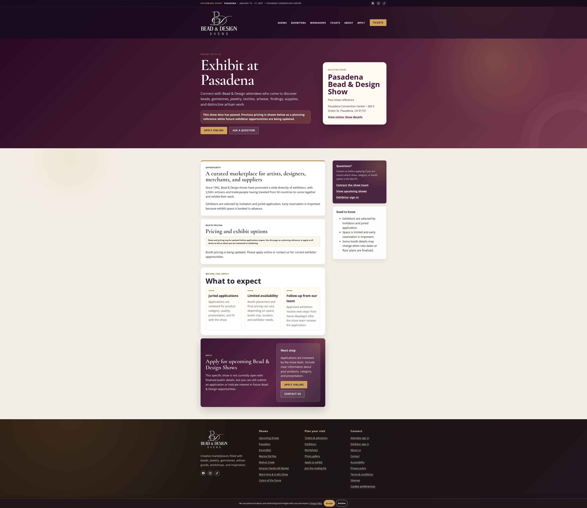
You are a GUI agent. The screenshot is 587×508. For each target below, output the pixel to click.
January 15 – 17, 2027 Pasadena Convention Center (262, 3)
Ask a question (244, 130)
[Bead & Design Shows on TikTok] (384, 3)
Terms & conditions (362, 474)
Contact (355, 456)
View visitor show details (345, 117)
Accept (329, 503)
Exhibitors (298, 22)
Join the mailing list (315, 468)
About (348, 22)
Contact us (292, 394)
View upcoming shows (351, 191)
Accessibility (357, 462)
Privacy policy (358, 468)
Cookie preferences (363, 486)
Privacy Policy (316, 503)
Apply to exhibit (314, 462)
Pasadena (264, 444)
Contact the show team (352, 185)
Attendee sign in (360, 438)
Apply (361, 22)
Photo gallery (312, 456)
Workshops (318, 22)
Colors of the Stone (270, 480)
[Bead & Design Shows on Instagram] (378, 3)
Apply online (213, 130)
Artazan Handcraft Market (274, 468)
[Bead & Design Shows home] (219, 23)
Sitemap (355, 480)
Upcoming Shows (269, 438)
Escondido (265, 450)
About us (356, 450)
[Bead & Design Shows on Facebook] (373, 3)
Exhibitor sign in (347, 197)
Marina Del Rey (267, 456)
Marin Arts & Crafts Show (273, 474)
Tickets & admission (316, 438)
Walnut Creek (266, 462)
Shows (282, 22)
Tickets (335, 22)
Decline (342, 503)
